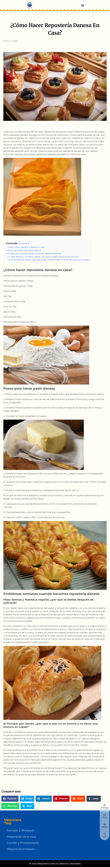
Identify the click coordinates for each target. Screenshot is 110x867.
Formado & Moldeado (20, 830)
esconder (24, 243)
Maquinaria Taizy (12, 821)
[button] (82, 5)
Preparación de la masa (21, 836)
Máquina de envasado (21, 849)
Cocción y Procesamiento (23, 843)
